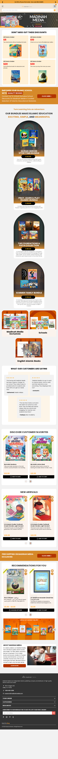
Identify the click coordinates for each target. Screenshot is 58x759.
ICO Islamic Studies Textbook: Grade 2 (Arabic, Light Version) (13, 525)
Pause (3, 26)
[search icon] (55, 10)
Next (56, 20)
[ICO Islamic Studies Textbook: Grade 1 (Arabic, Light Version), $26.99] (42, 508)
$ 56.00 (28, 249)
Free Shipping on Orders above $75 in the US (29, 2)
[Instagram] (6, 717)
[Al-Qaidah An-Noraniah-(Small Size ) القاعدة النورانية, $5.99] (42, 581)
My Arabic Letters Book (38, 464)
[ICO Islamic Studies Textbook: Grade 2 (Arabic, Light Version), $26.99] (15, 508)
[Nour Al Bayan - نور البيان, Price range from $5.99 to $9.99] (15, 581)
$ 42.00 (28, 156)
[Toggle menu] (3, 6)
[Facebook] (3, 717)
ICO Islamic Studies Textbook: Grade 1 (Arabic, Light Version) (40, 525)
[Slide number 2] (29, 20)
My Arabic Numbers (10, 464)
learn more (15, 666)
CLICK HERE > (47, 96)
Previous (1, 20)
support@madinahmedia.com (14, 693)
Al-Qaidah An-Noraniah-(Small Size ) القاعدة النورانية (42, 598)
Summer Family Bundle (29, 292)
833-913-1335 (9, 690)
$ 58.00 (28, 297)
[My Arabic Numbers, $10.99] (15, 448)
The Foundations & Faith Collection (29, 244)
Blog (8, 723)
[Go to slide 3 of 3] (30, 26)
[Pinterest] (10, 717)
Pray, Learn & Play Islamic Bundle (29, 199)
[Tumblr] (13, 717)
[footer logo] (29, 676)
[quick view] (25, 437)
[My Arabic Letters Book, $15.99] (42, 448)
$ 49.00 (28, 203)
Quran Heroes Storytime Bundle (29, 152)
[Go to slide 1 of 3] (27, 26)
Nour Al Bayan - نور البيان (11, 598)
